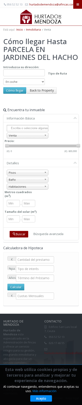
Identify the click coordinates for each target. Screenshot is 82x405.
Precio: (10, 141)
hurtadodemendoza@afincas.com (52, 4)
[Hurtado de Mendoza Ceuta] (41, 16)
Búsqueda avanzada (48, 234)
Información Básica (21, 118)
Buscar (20, 234)
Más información (44, 391)
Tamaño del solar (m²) (21, 212)
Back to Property (42, 90)
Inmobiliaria (33, 29)
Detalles (13, 163)
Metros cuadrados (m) (18, 194)
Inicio (19, 29)
